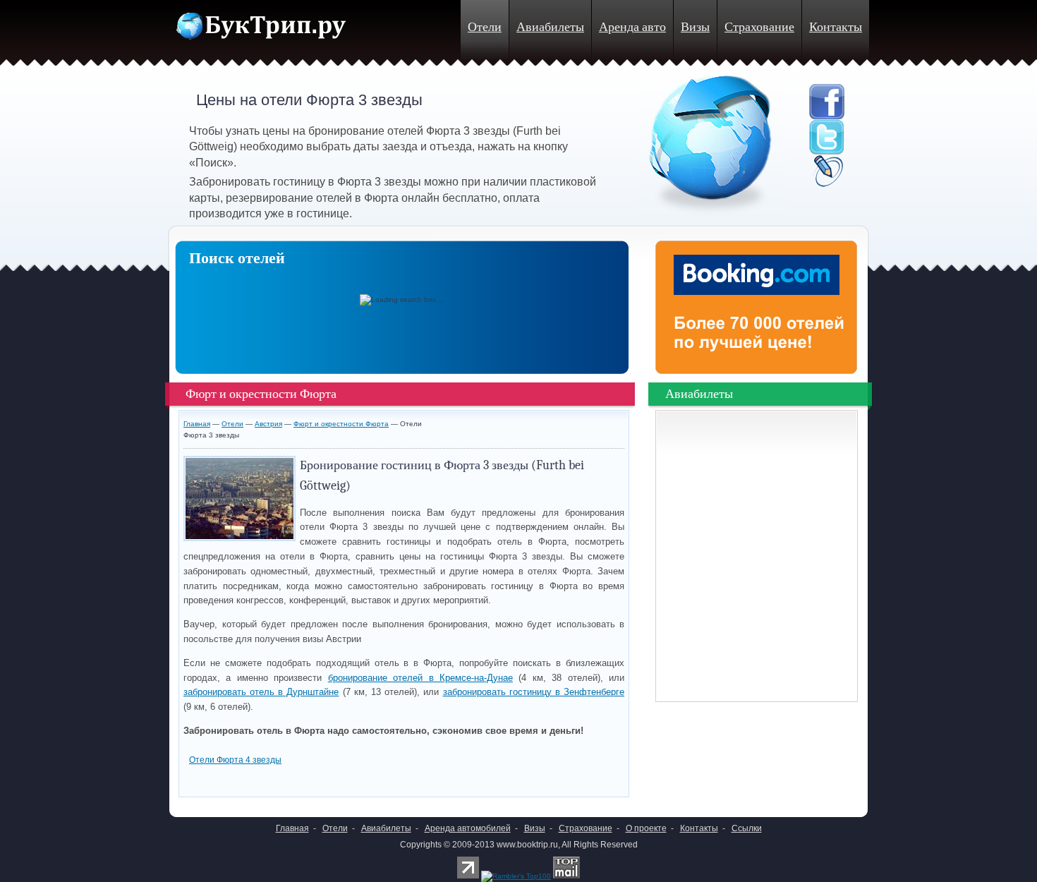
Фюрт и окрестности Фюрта (341, 424)
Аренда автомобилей (468, 828)
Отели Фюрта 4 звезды (235, 760)
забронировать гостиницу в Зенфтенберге (534, 692)
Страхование (759, 27)
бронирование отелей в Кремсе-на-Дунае (420, 677)
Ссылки (747, 828)
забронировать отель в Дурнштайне (261, 692)
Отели (485, 27)
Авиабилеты (550, 27)
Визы (695, 27)
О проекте (646, 828)
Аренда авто (632, 27)
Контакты (835, 27)
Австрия (268, 424)
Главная (196, 424)
